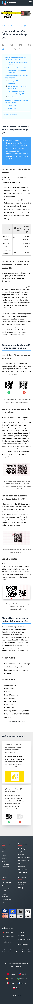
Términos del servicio (6, 890)
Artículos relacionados (10, 115)
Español (11, 978)
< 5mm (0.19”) (12, 108)
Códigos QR (5, 26)
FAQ (21, 888)
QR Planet (11, 2)
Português (23, 978)
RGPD (3, 885)
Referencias (5, 852)
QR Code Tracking (23, 860)
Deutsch (12, 974)
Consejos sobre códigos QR (23, 884)
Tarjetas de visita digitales (23, 853)
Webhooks (21, 866)
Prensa (4, 855)
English (24, 974)
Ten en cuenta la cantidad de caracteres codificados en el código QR (17, 70)
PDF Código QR (23, 849)
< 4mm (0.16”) (12, 105)
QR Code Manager (24, 857)
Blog (3, 861)
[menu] (30, 2)
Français (23, 983)
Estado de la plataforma (5, 865)
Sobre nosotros (6, 882)
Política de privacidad (5, 895)
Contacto (4, 858)
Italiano (12, 983)
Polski (18, 988)
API (19, 863)
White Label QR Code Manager (23, 871)
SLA (3, 902)
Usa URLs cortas (13, 97)
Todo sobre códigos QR (18, 26)
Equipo (4, 849)
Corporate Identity (7, 899)
